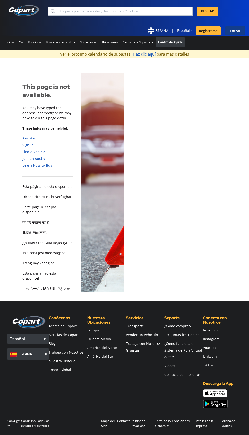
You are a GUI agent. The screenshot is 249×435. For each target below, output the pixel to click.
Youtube (210, 347)
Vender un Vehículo (142, 334)
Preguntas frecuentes (181, 334)
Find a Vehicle (33, 151)
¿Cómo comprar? (177, 326)
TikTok (208, 365)
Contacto (124, 421)
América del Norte (102, 347)
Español (183, 30)
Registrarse (208, 30)
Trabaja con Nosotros (66, 352)
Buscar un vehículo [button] (59, 42)
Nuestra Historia (62, 361)
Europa (93, 330)
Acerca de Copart (63, 326)
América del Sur (100, 356)
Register (29, 138)
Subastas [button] (87, 42)
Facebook (210, 330)
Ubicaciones (109, 42)
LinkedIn (210, 356)
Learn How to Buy (37, 165)
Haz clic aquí (144, 54)
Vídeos (169, 366)
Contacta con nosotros (182, 374)
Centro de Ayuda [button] (170, 42)
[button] (53, 11)
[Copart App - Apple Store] (215, 393)
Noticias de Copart (64, 334)
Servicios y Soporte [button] (137, 42)
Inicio (10, 42)
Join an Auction (35, 158)
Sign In (28, 145)
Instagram (211, 339)
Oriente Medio (99, 339)
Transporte (135, 326)
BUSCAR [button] (207, 11)
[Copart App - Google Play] (215, 404)
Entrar (235, 30)
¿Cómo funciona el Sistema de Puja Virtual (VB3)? (183, 350)
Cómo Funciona (30, 42)
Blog (52, 343)
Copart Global (60, 369)
